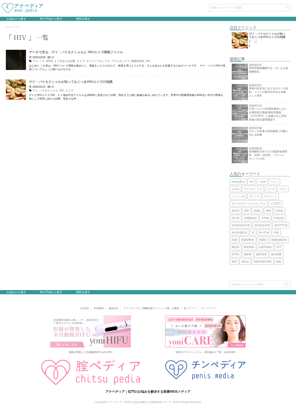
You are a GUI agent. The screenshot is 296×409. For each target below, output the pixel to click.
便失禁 (235, 210)
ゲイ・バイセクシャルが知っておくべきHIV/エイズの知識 (71, 81)
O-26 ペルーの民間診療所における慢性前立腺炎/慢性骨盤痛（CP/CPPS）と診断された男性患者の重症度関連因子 (268, 114)
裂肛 (234, 261)
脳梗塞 (248, 254)
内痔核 (279, 210)
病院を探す (82, 18)
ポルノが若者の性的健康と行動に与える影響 (268, 133)
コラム (283, 188)
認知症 (245, 261)
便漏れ (257, 210)
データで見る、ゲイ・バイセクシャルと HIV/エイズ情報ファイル (76, 52)
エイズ (69, 90)
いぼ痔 (262, 181)
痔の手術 (264, 232)
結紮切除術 (265, 247)
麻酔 (279, 261)
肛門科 (235, 254)
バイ (42, 60)
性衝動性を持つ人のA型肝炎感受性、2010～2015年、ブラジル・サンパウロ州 (268, 155)
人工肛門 (275, 203)
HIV (148, 60)
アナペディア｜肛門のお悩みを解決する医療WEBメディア (148, 391)
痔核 (276, 232)
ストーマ (254, 196)
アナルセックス (120, 60)
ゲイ (35, 90)
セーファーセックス (98, 60)
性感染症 (279, 218)
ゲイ (35, 60)
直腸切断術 (247, 239)
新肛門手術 (281, 225)
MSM (49, 60)
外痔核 (265, 218)
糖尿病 (235, 247)
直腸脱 (263, 239)
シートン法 (238, 196)
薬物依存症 (137, 60)
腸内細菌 (276, 254)
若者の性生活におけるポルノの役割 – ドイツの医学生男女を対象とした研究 (268, 92)
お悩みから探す (16, 18)
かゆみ (235, 188)
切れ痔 (235, 218)
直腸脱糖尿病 (279, 239)
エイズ (81, 60)
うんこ (274, 181)
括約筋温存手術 (241, 225)
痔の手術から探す (50, 18)
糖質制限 (249, 247)
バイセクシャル (48, 90)
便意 (246, 210)
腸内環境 (261, 254)
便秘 (268, 210)
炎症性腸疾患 (239, 232)
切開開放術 (250, 218)
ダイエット (270, 196)
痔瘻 (234, 239)
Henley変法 (238, 181)
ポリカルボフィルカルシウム (249, 203)
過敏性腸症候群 (263, 261)
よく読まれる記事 (64, 60)
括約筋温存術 (262, 225)
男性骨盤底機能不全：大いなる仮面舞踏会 (268, 70)
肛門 (279, 247)
